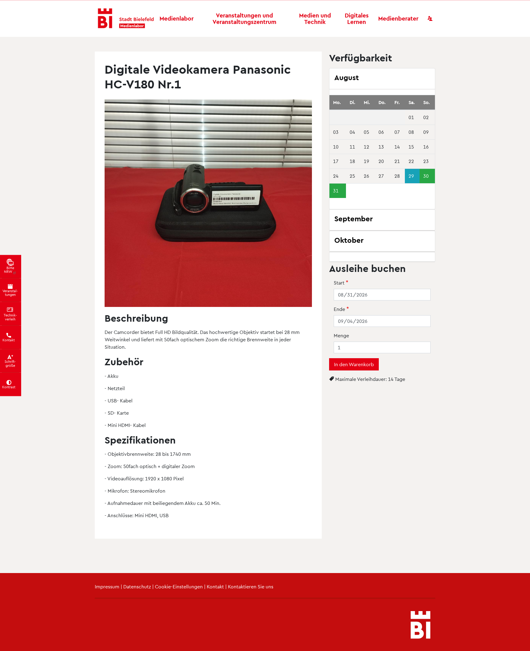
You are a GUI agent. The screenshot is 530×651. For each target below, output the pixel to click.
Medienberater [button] (398, 18)
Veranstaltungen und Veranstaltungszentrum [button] (244, 18)
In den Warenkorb (354, 364)
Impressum (107, 586)
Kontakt (215, 586)
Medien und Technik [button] (315, 18)
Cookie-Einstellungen (179, 586)
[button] (208, 205)
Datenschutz (137, 586)
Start (339, 282)
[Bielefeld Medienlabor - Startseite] (125, 18)
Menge (341, 335)
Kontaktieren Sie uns (250, 586)
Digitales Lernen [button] (357, 18)
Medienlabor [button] (176, 18)
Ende (339, 309)
